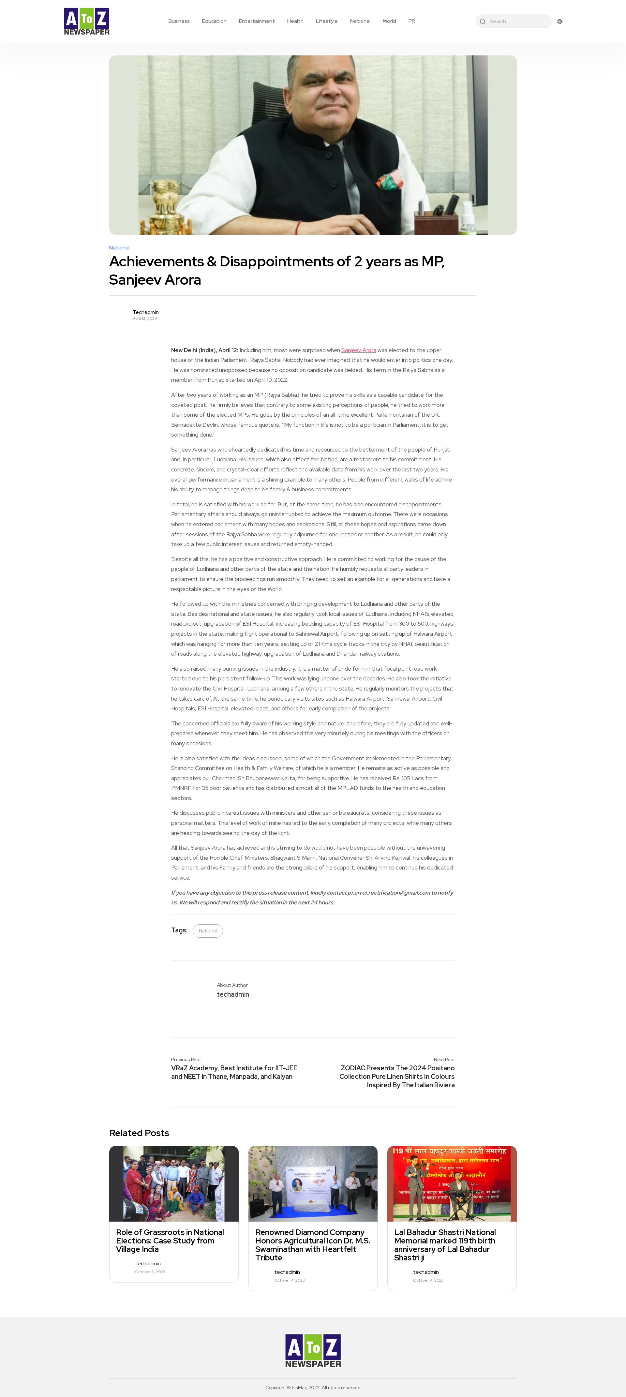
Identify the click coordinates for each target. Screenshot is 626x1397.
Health (295, 21)
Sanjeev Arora (358, 350)
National (360, 21)
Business (179, 21)
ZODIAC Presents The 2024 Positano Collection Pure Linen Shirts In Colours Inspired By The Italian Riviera (397, 1076)
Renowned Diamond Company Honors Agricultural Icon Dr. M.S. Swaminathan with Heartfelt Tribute (312, 1245)
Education (214, 21)
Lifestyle (327, 21)
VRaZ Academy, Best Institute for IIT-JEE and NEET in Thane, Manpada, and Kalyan (234, 1072)
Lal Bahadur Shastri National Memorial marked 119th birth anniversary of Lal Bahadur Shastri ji (445, 1245)
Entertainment (257, 21)
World (389, 21)
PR (412, 21)
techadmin (146, 312)
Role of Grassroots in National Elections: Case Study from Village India (170, 1241)
